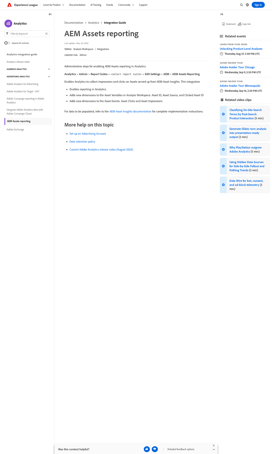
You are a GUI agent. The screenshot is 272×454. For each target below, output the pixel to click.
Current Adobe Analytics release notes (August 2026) (101, 149)
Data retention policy (82, 141)
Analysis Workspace (83, 49)
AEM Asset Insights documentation (131, 111)
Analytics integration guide (22, 54)
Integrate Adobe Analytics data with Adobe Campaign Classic (25, 111)
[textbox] (26, 33)
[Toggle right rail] (222, 14)
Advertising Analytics (18, 76)
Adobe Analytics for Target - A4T (23, 91)
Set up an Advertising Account (88, 133)
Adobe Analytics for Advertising (22, 84)
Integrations (103, 49)
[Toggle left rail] (50, 14)
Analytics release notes (18, 61)
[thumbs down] (155, 449)
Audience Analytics (17, 69)
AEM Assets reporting (18, 121)
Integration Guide (115, 22)
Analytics (93, 22)
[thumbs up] (147, 449)
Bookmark (231, 24)
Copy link (246, 24)
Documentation (73, 22)
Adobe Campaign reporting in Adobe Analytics (25, 100)
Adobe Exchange (15, 129)
